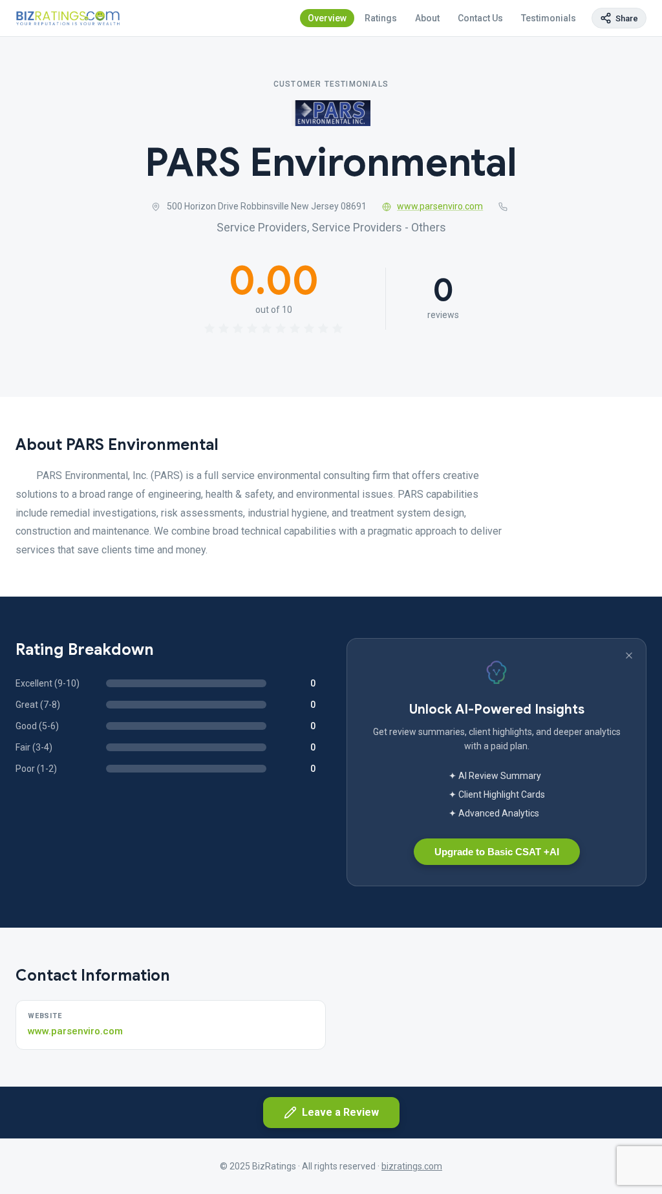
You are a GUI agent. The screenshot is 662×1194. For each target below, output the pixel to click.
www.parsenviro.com (440, 206)
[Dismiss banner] (629, 655)
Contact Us (480, 18)
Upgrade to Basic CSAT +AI (496, 851)
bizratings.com (411, 1166)
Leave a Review (340, 1112)
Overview (327, 18)
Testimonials (548, 18)
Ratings (381, 18)
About (427, 18)
